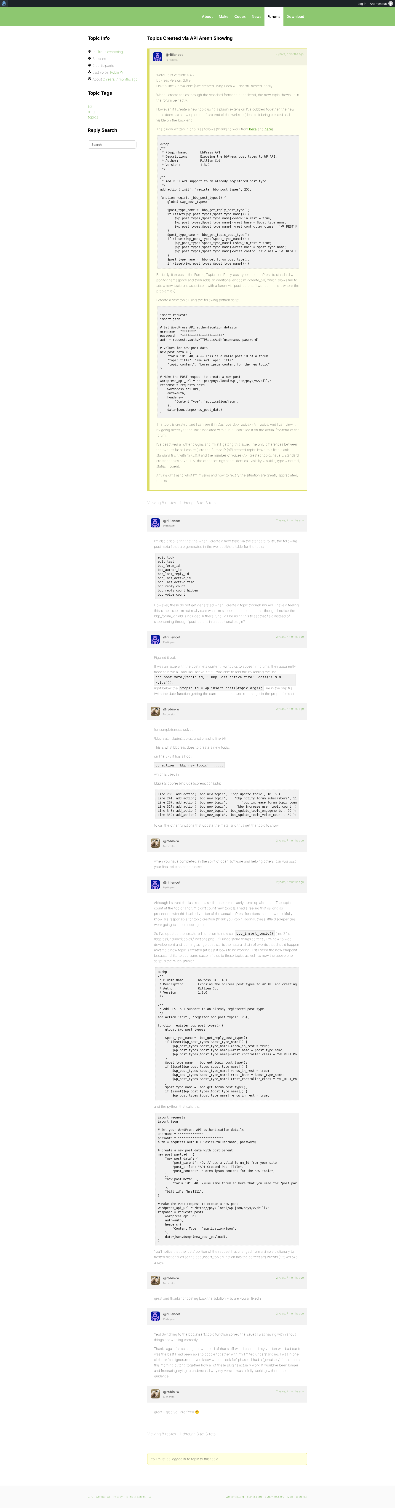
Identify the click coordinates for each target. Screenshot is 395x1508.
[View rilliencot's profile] (157, 56)
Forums (273, 16)
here (253, 129)
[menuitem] (4, 3)
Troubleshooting (110, 52)
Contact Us (103, 1496)
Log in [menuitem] (362, 3)
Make (223, 16)
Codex (240, 16)
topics (93, 117)
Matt (290, 1496)
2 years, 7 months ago (290, 54)
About (207, 16)
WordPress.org (235, 1496)
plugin (93, 111)
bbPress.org (111, 16)
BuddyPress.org (274, 1496)
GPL (90, 1496)
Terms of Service (135, 1496)
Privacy (118, 1496)
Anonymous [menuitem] (378, 3)
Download (295, 16)
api (90, 106)
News (257, 16)
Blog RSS (301, 1496)
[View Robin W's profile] (155, 711)
